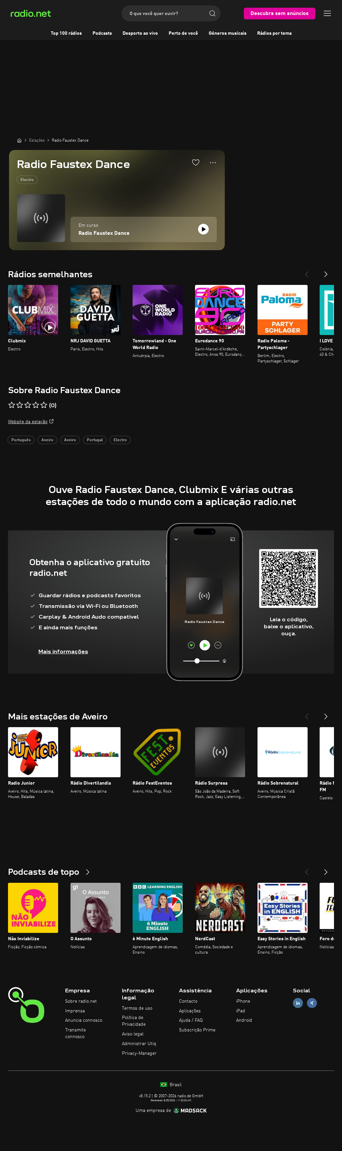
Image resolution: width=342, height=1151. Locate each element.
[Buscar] (212, 13)
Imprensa (75, 1011)
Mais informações (63, 651)
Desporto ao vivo (140, 33)
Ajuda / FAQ (191, 1020)
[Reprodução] (203, 229)
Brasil (175, 1085)
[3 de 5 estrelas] (28, 405)
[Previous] (307, 272)
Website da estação (27, 422)
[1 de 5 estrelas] (12, 405)
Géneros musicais (227, 33)
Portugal (95, 440)
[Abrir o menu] (327, 13)
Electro (27, 180)
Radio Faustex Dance (104, 233)
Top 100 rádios (66, 33)
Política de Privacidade (134, 1021)
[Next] (326, 272)
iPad (240, 1011)
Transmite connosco (75, 1033)
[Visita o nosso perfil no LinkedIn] (298, 1002)
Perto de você (183, 33)
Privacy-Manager (139, 1053)
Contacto (188, 1001)
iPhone (243, 1001)
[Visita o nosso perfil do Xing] (312, 1002)
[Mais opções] (213, 163)
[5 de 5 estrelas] (44, 405)
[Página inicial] (19, 140)
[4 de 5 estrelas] (36, 405)
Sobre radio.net (81, 1001)
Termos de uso (137, 1008)
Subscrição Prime (197, 1030)
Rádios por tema (274, 33)
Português (21, 440)
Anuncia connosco (83, 1020)
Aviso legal (133, 1034)
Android (244, 1020)
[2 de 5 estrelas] (20, 405)
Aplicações (190, 1011)
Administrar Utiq (139, 1043)
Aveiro (47, 440)
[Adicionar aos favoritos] (195, 162)
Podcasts (102, 33)
